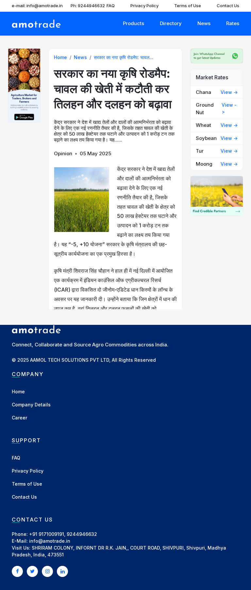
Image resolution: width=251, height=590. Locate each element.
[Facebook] (17, 571)
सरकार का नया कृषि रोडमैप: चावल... (123, 57)
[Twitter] (32, 571)
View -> (229, 92)
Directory (171, 23)
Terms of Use (187, 5)
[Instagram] (47, 571)
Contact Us (228, 5)
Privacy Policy (144, 5)
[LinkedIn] (62, 571)
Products (133, 23)
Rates (232, 23)
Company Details (31, 404)
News (203, 23)
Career (19, 417)
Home (60, 57)
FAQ (111, 5)
